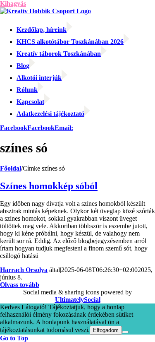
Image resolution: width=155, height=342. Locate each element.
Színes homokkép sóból (49, 186)
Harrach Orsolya (24, 269)
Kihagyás (13, 3)
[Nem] (125, 332)
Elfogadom (106, 330)
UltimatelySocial (77, 299)
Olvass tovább (19, 284)
